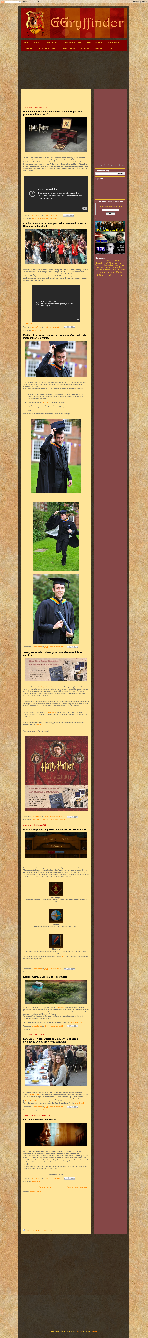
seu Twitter (46, 402)
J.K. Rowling (105, 267)
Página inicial (45, 1187)
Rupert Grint (53, 218)
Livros (43, 820)
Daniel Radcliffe (42, 218)
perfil (64, 956)
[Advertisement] (74, 71)
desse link (38, 725)
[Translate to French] (101, 166)
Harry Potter (36, 820)
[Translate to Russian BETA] (119, 166)
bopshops (78, 1331)
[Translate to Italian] (108, 166)
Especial (117, 265)
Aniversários (36, 1181)
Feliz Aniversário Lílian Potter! (40, 1119)
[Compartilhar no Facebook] (71, 215)
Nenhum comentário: (57, 647)
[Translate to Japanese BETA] (112, 166)
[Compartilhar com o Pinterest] (73, 215)
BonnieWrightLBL (31, 1101)
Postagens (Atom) (35, 1192)
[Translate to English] (116, 166)
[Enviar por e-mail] (64, 215)
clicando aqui (79, 1103)
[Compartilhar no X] (69, 215)
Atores (34, 218)
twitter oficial (34, 1094)
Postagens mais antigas (78, 1187)
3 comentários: (55, 215)
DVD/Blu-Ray (111, 263)
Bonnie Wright (41, 1110)
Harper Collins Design (48, 687)
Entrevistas (108, 265)
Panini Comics (52, 712)
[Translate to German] (104, 166)
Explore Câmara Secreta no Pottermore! (45, 977)
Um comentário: (55, 327)
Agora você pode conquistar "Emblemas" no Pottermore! (54, 829)
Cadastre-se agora (76, 1022)
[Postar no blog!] (67, 215)
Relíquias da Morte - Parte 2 (55, 820)
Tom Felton (119, 275)
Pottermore (35, 972)
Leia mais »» (27, 323)
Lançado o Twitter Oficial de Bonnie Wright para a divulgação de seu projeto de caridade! (50, 1040)
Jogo (112, 267)
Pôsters (122, 267)
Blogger (94, 1331)
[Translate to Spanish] (123, 166)
